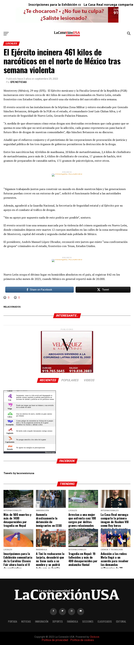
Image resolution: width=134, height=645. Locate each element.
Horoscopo (50, 452)
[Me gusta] (5, 297)
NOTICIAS (26, 621)
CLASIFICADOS (105, 621)
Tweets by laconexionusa (18, 473)
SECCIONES (87, 621)
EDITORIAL (121, 621)
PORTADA (12, 621)
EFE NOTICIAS (18, 82)
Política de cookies (82, 640)
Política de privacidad (55, 640)
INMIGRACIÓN (41, 621)
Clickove (94, 636)
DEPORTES (58, 621)
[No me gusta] (15, 297)
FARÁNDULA (72, 621)
